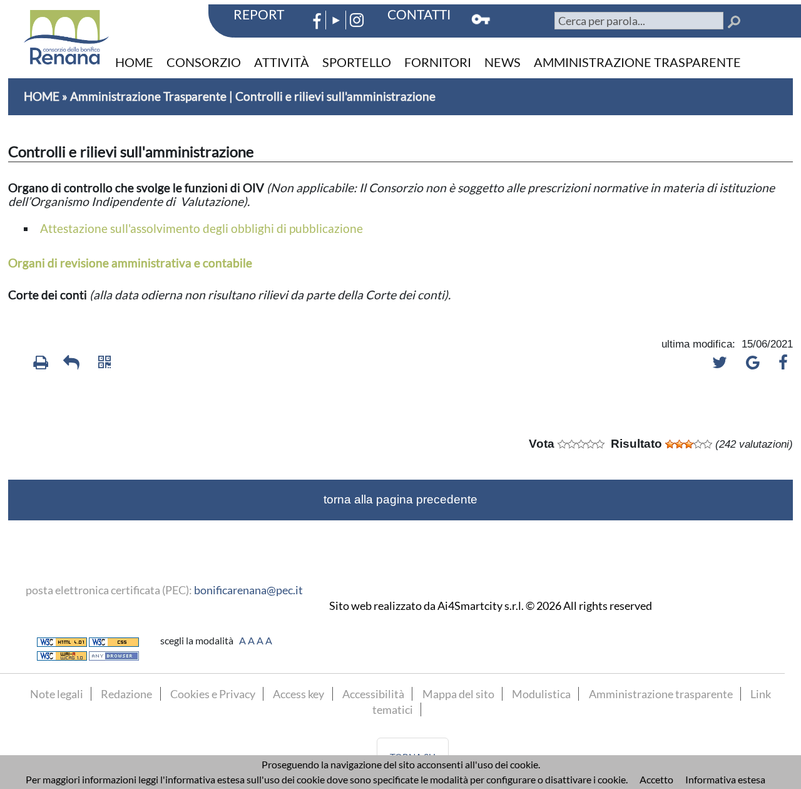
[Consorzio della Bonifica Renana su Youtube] (335, 13)
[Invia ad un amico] (68, 368)
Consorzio (203, 62)
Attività (281, 62)
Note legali (56, 694)
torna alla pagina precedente (400, 499)
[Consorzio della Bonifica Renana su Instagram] (357, 13)
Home (134, 62)
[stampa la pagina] (38, 368)
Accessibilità (373, 694)
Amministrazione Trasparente (148, 96)
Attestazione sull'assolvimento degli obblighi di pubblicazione (201, 228)
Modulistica (541, 694)
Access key (298, 694)
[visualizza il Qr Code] (100, 368)
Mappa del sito (458, 694)
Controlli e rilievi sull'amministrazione (335, 96)
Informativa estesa (725, 779)
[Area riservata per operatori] (481, 13)
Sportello (356, 62)
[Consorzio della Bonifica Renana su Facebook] (314, 13)
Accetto (656, 779)
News (502, 62)
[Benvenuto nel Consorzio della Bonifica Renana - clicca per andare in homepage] (66, 32)
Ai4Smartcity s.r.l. (480, 605)
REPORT (258, 14)
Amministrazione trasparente (637, 62)
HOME (41, 96)
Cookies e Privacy (212, 694)
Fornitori (437, 62)
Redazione (126, 694)
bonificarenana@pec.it (248, 590)
